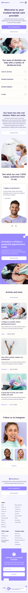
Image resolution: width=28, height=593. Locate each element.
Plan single (17, 520)
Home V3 (3, 511)
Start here (17, 533)
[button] (22, 2)
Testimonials (18, 522)
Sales (2, 505)
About (3, 513)
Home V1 (3, 507)
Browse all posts (14, 297)
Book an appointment (14, 27)
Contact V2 (17, 509)
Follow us (14, 465)
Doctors (3, 515)
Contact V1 (17, 507)
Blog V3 (3, 524)
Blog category (18, 505)
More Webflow (5, 541)
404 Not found (18, 538)
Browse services (14, 31)
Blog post (3, 526)
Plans (16, 518)
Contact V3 (17, 511)
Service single (18, 515)
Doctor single (4, 518)
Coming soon (4, 535)
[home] (5, 2)
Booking (3, 538)
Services (17, 513)
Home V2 (3, 509)
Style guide (17, 535)
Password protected (20, 540)
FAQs (2, 533)
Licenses (17, 542)
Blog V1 (3, 520)
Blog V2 (3, 522)
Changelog (17, 544)
